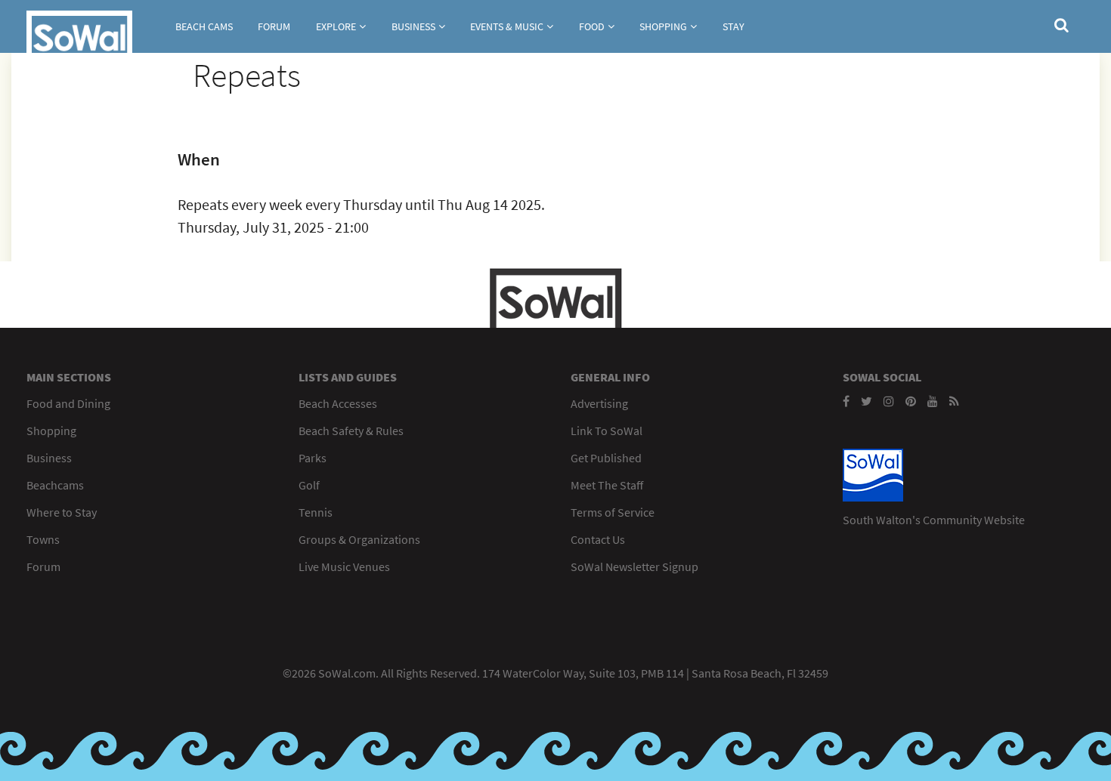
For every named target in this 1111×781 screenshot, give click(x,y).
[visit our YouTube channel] (932, 401)
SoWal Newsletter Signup (634, 566)
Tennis (316, 512)
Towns (43, 539)
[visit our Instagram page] (889, 401)
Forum (274, 26)
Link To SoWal (606, 430)
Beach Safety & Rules (351, 430)
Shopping (663, 26)
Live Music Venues (344, 566)
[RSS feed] (954, 401)
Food (592, 26)
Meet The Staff (607, 484)
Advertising (599, 403)
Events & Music (506, 26)
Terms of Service (613, 512)
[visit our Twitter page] (866, 401)
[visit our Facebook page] (846, 401)
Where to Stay (61, 512)
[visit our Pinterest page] (910, 401)
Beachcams (55, 484)
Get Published (606, 457)
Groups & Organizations (359, 539)
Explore (336, 26)
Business (413, 26)
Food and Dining (68, 403)
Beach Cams (204, 26)
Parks (312, 457)
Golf (309, 484)
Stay (733, 26)
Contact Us (598, 539)
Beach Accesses (338, 403)
